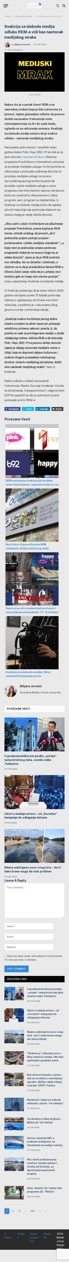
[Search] (63, 6)
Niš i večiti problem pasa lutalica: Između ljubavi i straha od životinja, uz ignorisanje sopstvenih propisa (42, 1166)
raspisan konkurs (33, 157)
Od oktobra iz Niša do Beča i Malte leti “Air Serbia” (44, 1121)
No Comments (15, 50)
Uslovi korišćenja (34, 1237)
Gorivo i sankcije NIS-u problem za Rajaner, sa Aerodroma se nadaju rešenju (45, 1142)
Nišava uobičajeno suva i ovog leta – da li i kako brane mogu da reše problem (32, 869)
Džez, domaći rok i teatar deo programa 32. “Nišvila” (44, 1190)
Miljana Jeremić (22, 44)
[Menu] (6, 6)
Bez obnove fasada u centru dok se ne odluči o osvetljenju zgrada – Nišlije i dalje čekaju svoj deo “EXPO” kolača (44, 1080)
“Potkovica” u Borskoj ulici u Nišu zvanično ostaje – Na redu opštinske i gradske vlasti (45, 1057)
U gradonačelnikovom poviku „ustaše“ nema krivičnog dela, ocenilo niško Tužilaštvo (30, 760)
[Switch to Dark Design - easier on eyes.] (58, 5)
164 (32, 1211)
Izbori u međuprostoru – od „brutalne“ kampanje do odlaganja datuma (30, 815)
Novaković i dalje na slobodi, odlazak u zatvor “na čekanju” (45, 1101)
